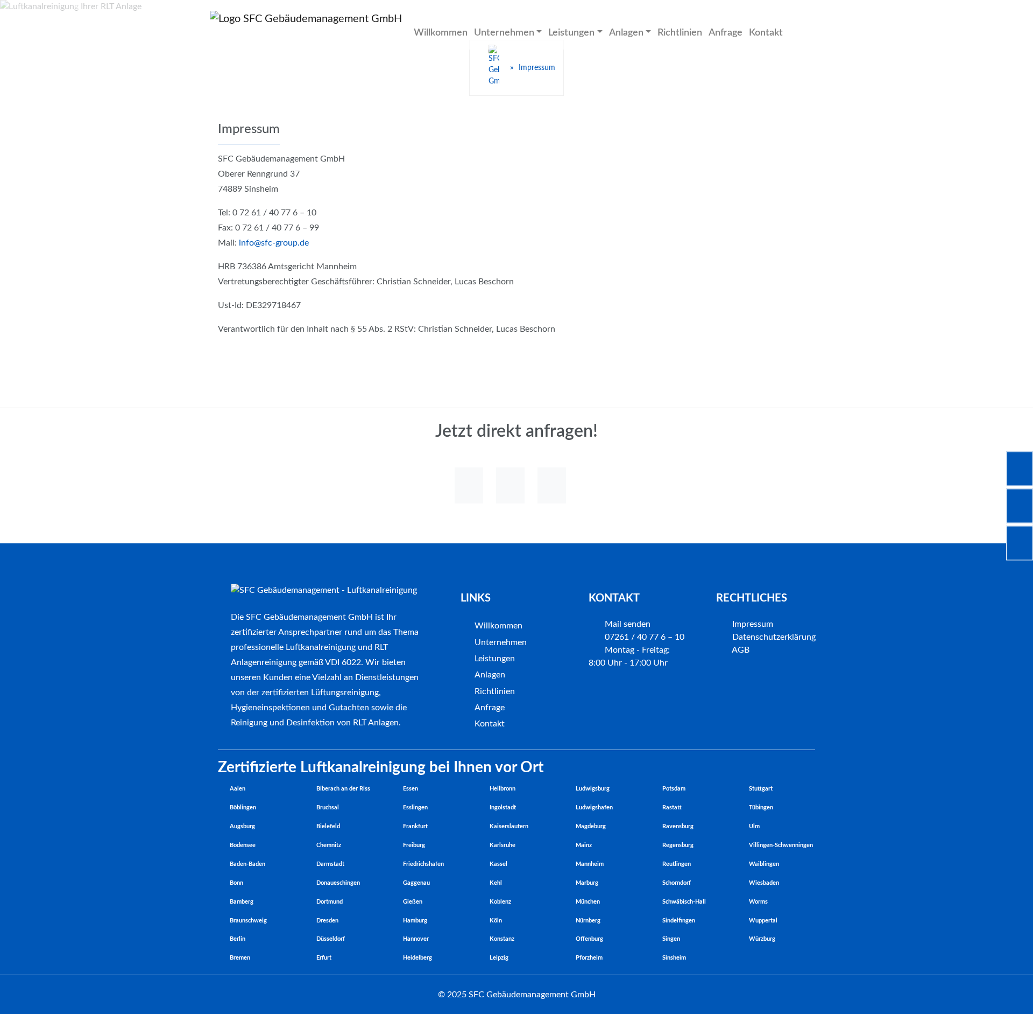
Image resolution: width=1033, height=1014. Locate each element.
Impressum (751, 624)
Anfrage (725, 32)
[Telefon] (510, 485)
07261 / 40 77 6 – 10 (643, 637)
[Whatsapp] (469, 485)
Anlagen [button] (626, 32)
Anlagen (490, 674)
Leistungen (495, 658)
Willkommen (441, 32)
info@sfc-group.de (274, 243)
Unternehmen (501, 642)
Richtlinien (679, 32)
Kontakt (766, 32)
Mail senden (626, 624)
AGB (739, 650)
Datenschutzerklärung (773, 637)
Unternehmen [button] (504, 32)
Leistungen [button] (571, 32)
